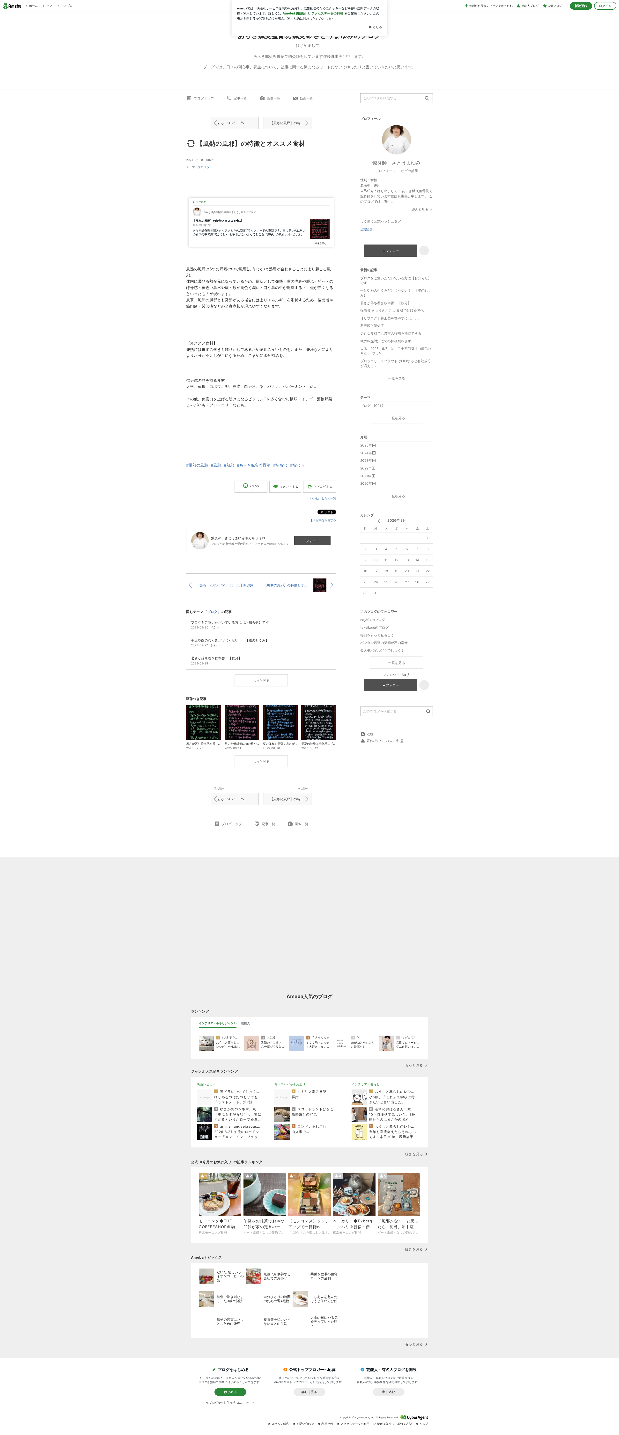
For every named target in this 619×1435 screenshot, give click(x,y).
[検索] (426, 98)
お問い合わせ (305, 1424)
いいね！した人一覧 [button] (323, 498)
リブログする (322, 487)
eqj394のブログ (372, 620)
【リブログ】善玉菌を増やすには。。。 (390, 318)
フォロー (312, 541)
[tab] (217, 1023)
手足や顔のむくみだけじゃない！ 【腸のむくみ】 (395, 292)
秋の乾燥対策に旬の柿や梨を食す (385, 341)
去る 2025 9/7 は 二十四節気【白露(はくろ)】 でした (396, 350)
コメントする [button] (288, 487)
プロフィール (385, 171)
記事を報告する (326, 520)
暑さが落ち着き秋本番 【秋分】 (385, 303)
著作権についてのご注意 (385, 741)
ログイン (605, 6)
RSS (370, 734)
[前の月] (379, 521)
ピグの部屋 (409, 171)
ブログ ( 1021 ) (371, 406)
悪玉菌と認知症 (372, 326)
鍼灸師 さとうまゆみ (396, 163)
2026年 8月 (396, 520)
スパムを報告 (280, 1424)
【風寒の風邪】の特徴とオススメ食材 (290, 123)
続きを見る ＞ (422, 209)
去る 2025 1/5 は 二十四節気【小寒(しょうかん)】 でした (238, 123)
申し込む (388, 1392)
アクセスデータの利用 (354, 1424)
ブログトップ (204, 98)
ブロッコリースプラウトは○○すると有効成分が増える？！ (395, 363)
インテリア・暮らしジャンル (217, 1023)
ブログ (202, 167)
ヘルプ (423, 1424)
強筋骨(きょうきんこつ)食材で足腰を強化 (392, 310)
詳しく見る (309, 1392)
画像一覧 (273, 98)
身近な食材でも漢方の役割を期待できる (390, 333)
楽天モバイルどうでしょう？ (382, 650)
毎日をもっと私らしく (377, 635)
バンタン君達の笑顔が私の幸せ (384, 643)
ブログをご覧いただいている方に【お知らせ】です (395, 280)
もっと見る (261, 680)
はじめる (230, 1392)
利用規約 (327, 1424)
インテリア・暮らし (366, 1084)
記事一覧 (240, 98)
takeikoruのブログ (374, 627)
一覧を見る (396, 378)
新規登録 (581, 6)
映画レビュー (206, 1084)
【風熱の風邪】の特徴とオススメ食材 (251, 143)
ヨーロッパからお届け (290, 1084)
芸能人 (245, 1023)
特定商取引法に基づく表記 (394, 1424)
